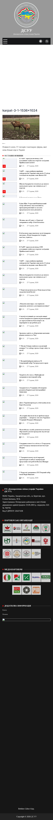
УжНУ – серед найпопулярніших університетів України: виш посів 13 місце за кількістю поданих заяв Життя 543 (34, 173)
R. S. (22, 166)
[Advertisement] (26, 72)
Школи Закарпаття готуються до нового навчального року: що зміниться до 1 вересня (34, 186)
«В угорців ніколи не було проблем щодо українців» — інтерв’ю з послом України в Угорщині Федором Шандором (34, 418)
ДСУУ (26, 30)
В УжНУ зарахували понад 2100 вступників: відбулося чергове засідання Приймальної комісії (34, 161)
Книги (4, 610)
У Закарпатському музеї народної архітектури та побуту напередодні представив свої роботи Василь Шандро (33, 460)
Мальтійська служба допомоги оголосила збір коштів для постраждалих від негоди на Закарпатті (34, 432)
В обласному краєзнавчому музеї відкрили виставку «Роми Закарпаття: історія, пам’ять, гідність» (34, 235)
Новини (5, 614)
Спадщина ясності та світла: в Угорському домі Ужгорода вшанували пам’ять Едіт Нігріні (35, 446)
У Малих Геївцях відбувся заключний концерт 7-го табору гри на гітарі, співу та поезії (34, 348)
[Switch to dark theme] (41, 41)
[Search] (47, 41)
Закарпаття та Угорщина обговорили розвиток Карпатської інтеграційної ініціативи (32, 390)
